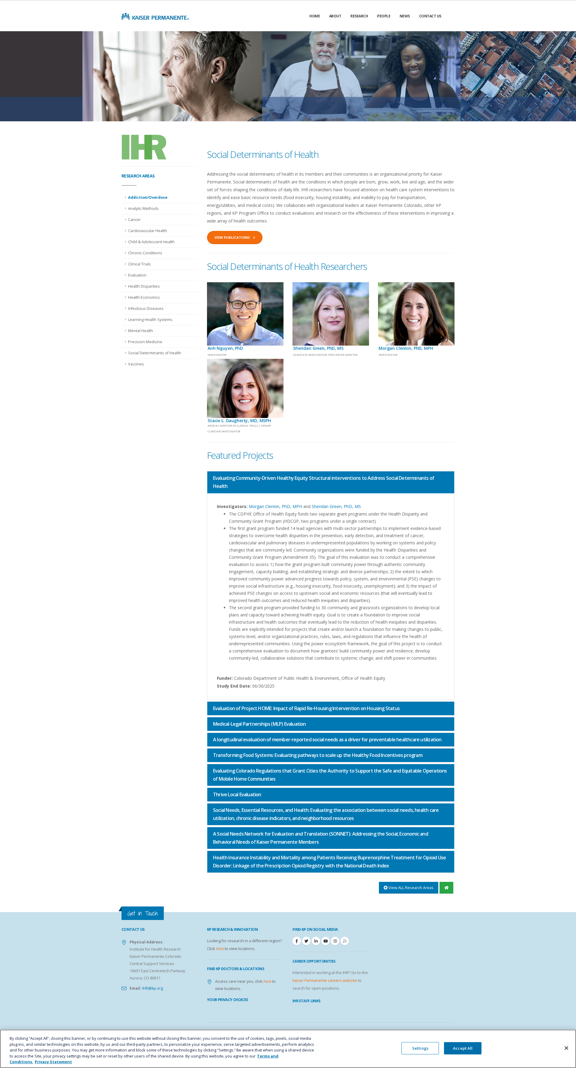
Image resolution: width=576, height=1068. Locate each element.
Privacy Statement (53, 1061)
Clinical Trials (139, 264)
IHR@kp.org (152, 988)
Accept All (462, 1048)
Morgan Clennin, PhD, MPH (276, 506)
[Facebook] (296, 941)
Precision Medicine (145, 341)
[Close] (566, 1048)
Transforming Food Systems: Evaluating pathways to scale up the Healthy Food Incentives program (317, 755)
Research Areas (138, 176)
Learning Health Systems (150, 319)
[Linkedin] (316, 941)
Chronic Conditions (145, 253)
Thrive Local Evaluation (237, 794)
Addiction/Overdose (147, 197)
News (405, 16)
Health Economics (144, 297)
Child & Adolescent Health (151, 241)
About (335, 16)
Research (359, 16)
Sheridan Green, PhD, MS (336, 506)
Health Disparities (144, 286)
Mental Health (140, 330)
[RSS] (344, 941)
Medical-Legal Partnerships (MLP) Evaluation (259, 724)
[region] (288, 1049)
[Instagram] (335, 941)
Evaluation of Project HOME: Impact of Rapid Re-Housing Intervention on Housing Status (306, 708)
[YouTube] (325, 941)
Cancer (134, 219)
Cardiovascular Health (147, 230)
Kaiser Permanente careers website (324, 980)
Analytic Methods (143, 208)
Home (314, 16)
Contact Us (430, 16)
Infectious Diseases (146, 308)
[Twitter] (306, 941)
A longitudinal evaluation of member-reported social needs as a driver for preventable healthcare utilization (327, 739)
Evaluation (137, 275)
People (383, 16)
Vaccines (136, 364)
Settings (420, 1048)
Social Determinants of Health (154, 352)
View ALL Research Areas (411, 887)
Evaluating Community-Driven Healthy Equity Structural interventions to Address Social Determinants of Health (323, 482)
